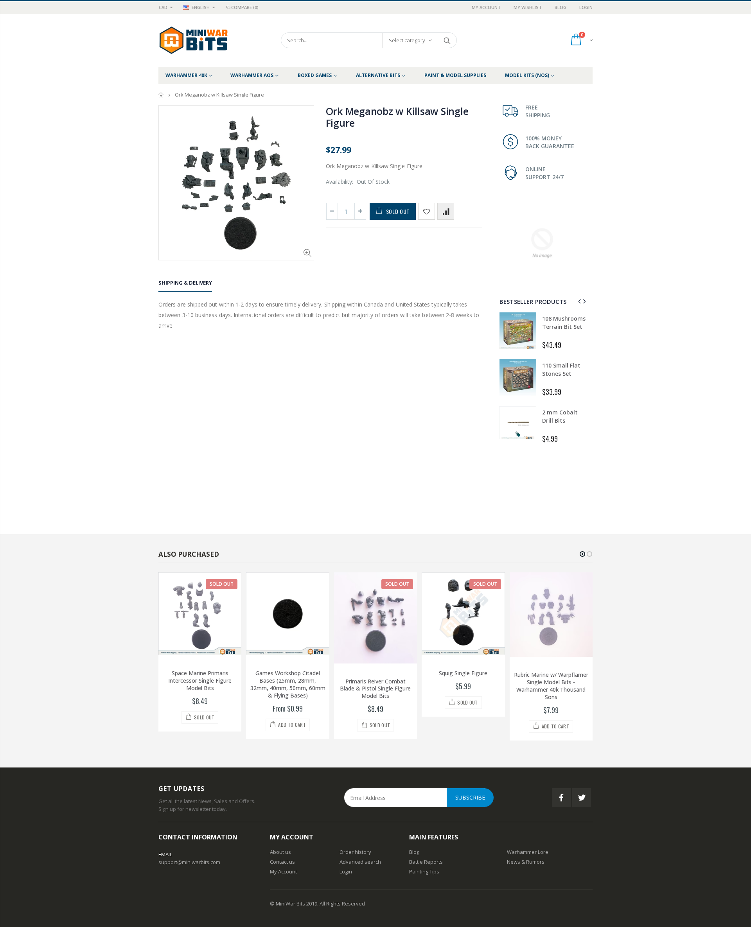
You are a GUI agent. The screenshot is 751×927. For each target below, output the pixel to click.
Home (161, 94)
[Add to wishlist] (426, 211)
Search (447, 40)
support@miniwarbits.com (189, 862)
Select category (407, 40)
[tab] (185, 284)
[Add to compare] (445, 211)
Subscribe (470, 797)
